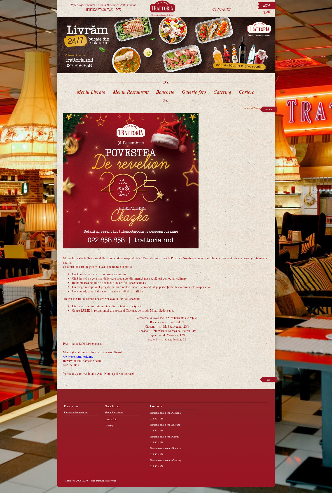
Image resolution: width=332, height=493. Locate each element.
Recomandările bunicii (76, 412)
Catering (222, 91)
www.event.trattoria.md (78, 356)
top (268, 379)
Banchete (165, 91)
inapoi (268, 109)
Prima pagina (71, 405)
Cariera (247, 91)
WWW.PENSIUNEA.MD (103, 6)
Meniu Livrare (91, 91)
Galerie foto (194, 91)
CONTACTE (221, 9)
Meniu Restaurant (131, 91)
